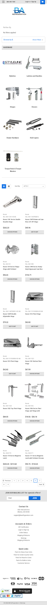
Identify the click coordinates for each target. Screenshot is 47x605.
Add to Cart (34, 232)
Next (41, 484)
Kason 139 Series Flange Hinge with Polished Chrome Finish (11, 269)
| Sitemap (22, 603)
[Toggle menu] (3, 3)
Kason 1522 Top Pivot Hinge (12, 408)
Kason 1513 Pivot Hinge (10, 361)
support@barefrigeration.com (23, 515)
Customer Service (24, 563)
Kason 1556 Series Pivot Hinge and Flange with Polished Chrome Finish (33, 411)
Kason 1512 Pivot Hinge (33, 314)
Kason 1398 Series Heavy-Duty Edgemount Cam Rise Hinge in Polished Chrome (34, 269)
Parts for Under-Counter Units (23, 555)
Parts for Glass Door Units (23, 552)
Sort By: (17, 186)
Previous (7, 480)
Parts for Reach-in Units (23, 557)
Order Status (23, 532)
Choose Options (12, 232)
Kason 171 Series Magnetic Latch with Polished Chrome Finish (34, 458)
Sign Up (33, 2)
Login (27, 2)
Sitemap (23, 538)
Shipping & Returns (23, 535)
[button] (23, 40)
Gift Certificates (23, 527)
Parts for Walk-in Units (23, 560)
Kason (5, 214)
